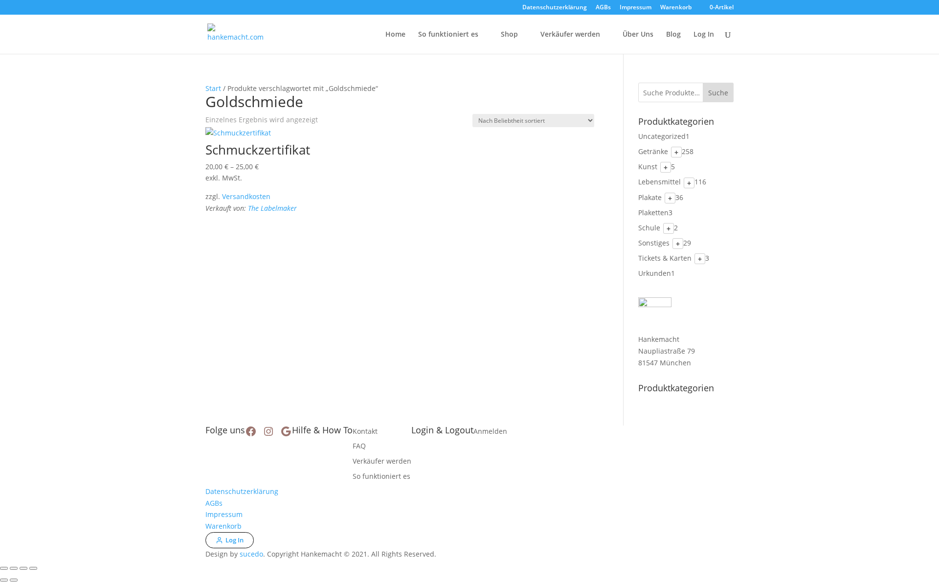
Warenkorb (676, 7)
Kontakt (365, 431)
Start (213, 88)
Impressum (635, 7)
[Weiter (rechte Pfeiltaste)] (14, 580)
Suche (718, 92)
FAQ (359, 445)
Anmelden (490, 431)
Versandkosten (246, 196)
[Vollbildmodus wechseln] (14, 568)
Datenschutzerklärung (554, 7)
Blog (673, 35)
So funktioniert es (448, 35)
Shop (509, 35)
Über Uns (638, 35)
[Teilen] (23, 568)
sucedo (251, 554)
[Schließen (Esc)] (33, 568)
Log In (703, 35)
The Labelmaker (272, 208)
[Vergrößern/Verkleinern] (4, 568)
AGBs (603, 7)
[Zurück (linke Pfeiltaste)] (4, 580)
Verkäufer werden (570, 35)
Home (395, 35)
